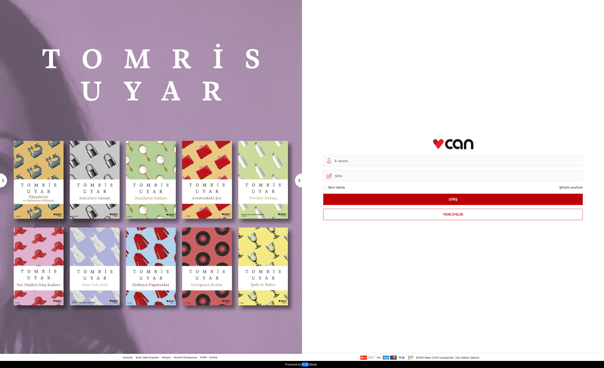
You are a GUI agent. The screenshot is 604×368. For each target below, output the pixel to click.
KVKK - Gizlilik (209, 357)
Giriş (453, 199)
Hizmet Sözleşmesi (185, 357)
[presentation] (3, 180)
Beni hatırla (336, 187)
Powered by (293, 364)
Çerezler (128, 357)
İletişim (166, 357)
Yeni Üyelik (453, 214)
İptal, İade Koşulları (147, 357)
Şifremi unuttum (571, 187)
